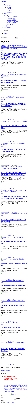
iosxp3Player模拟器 (11, 20)
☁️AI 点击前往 (22, 388)
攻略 (5, 13)
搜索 (16, 37)
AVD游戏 (9, 12)
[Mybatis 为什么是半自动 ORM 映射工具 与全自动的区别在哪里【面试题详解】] (14, 168)
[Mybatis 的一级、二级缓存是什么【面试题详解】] (14, 121)
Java (2, 50)
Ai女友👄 (6, 26)
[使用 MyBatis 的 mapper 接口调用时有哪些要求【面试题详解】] (14, 76)
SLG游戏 (9, 7)
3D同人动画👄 (7, 27)
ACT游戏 (9, 9)
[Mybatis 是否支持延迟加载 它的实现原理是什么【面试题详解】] (14, 144)
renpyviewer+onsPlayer (12, 21)
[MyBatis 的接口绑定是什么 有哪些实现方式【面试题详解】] (14, 99)
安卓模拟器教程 (11, 18)
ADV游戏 (9, 10)
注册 (8, 402)
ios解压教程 (10, 24)
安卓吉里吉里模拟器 (12, 23)
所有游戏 (6, 4)
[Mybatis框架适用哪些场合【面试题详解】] (12, 281)
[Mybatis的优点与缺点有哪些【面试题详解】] (13, 301)
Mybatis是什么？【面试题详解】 (11, 327)
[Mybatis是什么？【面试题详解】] (10, 322)
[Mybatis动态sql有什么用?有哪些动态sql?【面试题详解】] (14, 215)
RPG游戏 (9, 5)
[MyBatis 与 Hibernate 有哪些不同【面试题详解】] (14, 259)
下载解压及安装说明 (12, 16)
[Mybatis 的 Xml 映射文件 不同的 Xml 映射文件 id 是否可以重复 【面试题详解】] (14, 191)
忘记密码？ (13, 402)
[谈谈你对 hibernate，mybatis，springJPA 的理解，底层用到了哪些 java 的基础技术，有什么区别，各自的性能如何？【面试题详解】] (14, 48)
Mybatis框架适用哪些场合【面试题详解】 (14, 285)
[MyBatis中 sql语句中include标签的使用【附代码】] (14, 344)
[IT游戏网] (3, 1)
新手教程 (6, 15)
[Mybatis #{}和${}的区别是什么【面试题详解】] (13, 237)
